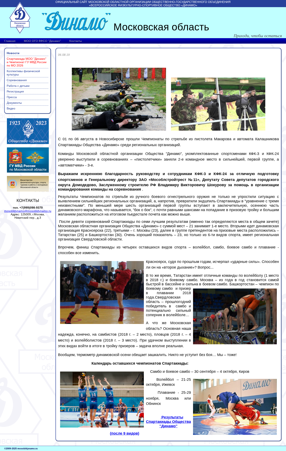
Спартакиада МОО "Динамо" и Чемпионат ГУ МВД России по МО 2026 (26, 62)
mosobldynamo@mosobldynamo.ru (27, 211)
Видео (11, 108)
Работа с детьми (18, 85)
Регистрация (15, 91)
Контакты (75, 41)
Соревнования (17, 80)
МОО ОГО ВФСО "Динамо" (42, 41)
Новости (13, 53)
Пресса (12, 97)
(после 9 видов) (124, 433)
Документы (14, 102)
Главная (9, 41)
